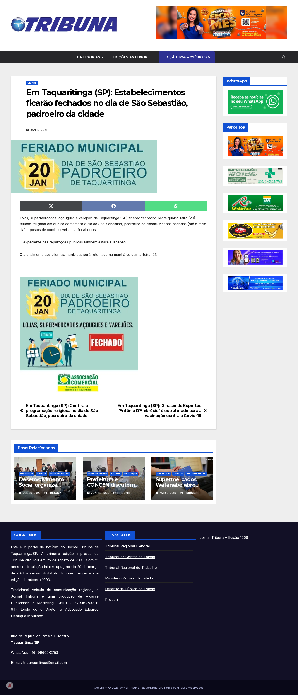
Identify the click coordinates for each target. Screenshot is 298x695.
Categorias (89, 57)
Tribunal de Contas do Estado (130, 557)
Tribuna (55, 492)
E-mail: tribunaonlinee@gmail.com (39, 662)
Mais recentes (59, 473)
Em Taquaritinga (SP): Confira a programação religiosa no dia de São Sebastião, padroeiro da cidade (62, 410)
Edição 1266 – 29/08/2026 (187, 57)
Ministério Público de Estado (129, 578)
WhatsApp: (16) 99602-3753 (34, 652)
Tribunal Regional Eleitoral (127, 546)
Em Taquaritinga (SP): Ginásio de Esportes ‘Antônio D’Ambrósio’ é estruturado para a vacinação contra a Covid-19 (159, 410)
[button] (221, 22)
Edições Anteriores (132, 57)
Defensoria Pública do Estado (130, 589)
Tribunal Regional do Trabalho (131, 567)
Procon (111, 599)
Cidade (31, 83)
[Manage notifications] (9, 685)
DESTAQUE (26, 473)
